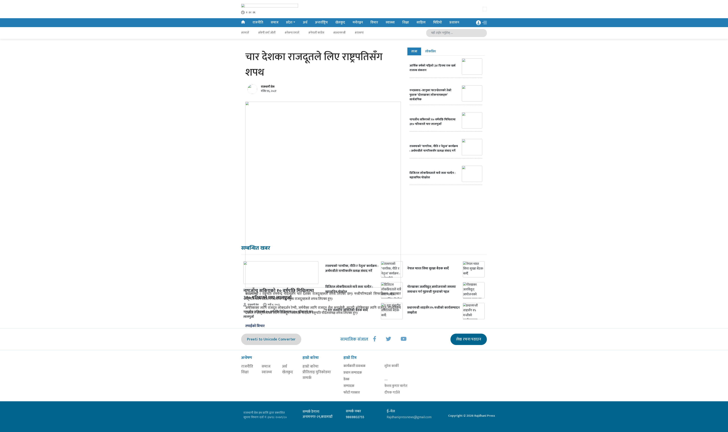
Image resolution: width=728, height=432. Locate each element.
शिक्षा (405, 22)
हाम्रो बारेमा (310, 366)
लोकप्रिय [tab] (430, 51)
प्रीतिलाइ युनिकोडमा (317, 372)
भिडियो (437, 22)
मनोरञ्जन (358, 22)
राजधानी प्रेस (268, 86)
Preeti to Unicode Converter (271, 339)
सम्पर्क (307, 378)
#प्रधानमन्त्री (339, 32)
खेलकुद (340, 22)
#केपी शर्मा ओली (267, 32)
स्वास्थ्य (390, 22)
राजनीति (258, 22)
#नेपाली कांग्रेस (316, 32)
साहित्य (421, 22)
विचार (374, 22)
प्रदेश (289, 22)
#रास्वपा (359, 32)
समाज (274, 22)
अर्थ (305, 22)
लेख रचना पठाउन (468, 339)
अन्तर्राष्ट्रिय (321, 22)
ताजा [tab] (414, 51)
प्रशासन (454, 22)
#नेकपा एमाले (292, 32)
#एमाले (245, 32)
